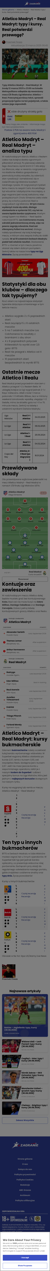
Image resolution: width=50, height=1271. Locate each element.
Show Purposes (25, 1266)
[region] (25, 1251)
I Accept (25, 1258)
